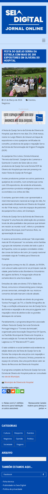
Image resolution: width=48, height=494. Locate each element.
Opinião (19, 438)
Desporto (18, 433)
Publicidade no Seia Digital (14, 485)
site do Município (12, 376)
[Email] (22, 391)
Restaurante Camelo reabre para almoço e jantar (36, 406)
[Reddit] (13, 391)
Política (30, 438)
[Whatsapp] (18, 391)
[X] (9, 391)
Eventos (31, 100)
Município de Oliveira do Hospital (19, 382)
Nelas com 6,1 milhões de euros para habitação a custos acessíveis (12, 406)
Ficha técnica (8, 481)
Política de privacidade (12, 489)
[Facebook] (4, 391)
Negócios (6, 103)
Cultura (7, 433)
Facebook (8, 474)
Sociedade (8, 444)
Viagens (20, 444)
